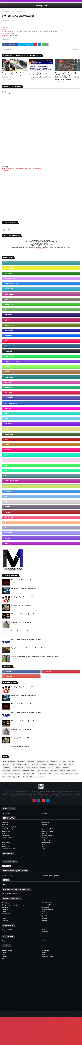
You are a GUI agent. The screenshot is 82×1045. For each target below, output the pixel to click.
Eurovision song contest (9, 848)
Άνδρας (4, 941)
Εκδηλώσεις (8, 294)
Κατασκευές (8, 325)
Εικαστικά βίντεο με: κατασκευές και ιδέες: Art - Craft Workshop (21, 168)
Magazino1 (6, 20)
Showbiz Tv (5, 846)
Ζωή (43, 827)
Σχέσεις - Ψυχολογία (48, 829)
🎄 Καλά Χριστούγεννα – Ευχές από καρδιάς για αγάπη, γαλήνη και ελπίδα (34, 656)
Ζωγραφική (8, 315)
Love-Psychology (11, 481)
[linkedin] (48, 800)
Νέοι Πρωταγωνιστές (48, 909)
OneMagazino (41, 5)
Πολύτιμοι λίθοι (46, 822)
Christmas (8, 408)
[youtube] (21, 676)
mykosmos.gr (41, 249)
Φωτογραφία (9, 398)
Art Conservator (10, 403)
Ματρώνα (5, 33)
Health (7, 450)
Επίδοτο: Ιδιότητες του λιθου (20, 631)
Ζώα (5, 309)
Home (65, 1014)
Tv (5, 527)
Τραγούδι (44, 916)
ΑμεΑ (6, 263)
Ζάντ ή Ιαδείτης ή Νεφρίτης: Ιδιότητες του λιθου (26, 639)
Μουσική (4, 916)
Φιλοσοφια (8, 392)
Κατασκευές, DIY (47, 905)
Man (5, 486)
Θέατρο (44, 911)
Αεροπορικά (45, 931)
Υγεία (3, 833)
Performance (5, 920)
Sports (7, 507)
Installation (45, 920)
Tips (6, 522)
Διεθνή (4, 954)
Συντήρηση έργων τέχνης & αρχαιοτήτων (14, 905)
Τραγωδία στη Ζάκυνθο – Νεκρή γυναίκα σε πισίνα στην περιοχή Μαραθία (13, 75)
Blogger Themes (15, 1014)
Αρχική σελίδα (6, 11)
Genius (7, 444)
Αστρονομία (8, 273)
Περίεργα (7, 372)
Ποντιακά (7, 382)
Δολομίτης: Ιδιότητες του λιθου (21, 605)
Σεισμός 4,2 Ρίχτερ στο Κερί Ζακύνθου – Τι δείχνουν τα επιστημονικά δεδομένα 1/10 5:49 (40, 75)
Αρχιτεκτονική (6, 913)
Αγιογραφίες (6, 170)
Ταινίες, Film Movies (8, 875)
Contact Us (77, 1014)
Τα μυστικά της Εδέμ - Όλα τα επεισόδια (23, 588)
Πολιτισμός (8, 377)
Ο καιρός (4, 956)
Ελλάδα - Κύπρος (7, 950)
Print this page (6, 866)
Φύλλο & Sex (6, 831)
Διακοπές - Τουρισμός (48, 835)
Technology (9, 517)
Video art (44, 918)
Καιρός (7, 320)
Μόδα (6, 341)
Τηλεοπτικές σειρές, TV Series (50, 875)
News (12, 11)
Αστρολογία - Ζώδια (47, 831)
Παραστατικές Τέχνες (12, 361)
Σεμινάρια (8, 387)
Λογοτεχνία (8, 330)
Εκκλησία (7, 299)
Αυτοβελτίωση (46, 840)
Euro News (8, 429)
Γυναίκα (44, 941)
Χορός (4, 918)
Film (6, 439)
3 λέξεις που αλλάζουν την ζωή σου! (22, 614)
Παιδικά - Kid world (7, 838)
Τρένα (43, 929)
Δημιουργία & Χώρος (11, 283)
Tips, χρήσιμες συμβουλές (9, 827)
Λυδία (4, 29)
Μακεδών (5, 31)
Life (5, 476)
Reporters (8, 502)
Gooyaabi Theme (33, 1014)
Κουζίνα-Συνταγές (7, 829)
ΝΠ (5, 346)
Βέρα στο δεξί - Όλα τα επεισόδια (21, 580)
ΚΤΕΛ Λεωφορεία (7, 929)
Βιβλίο (43, 913)
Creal (6, 418)
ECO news (8, 424)
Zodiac (6, 543)
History (7, 455)
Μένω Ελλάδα (9, 335)
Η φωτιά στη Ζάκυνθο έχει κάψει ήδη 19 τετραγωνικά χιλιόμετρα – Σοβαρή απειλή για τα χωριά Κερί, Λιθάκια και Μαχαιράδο (67, 76)
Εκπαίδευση (8, 304)
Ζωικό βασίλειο (46, 842)
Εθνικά (44, 952)
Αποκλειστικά (9, 268)
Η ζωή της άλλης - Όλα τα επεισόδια (22, 597)
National (7, 491)
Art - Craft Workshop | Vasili (10, 893)
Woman (7, 538)
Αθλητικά (4, 959)
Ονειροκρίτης (9, 356)
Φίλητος (4, 35)
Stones (7, 512)
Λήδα (3, 27)
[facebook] (21, 671)
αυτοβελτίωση (9, 278)
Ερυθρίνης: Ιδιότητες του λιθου (21, 622)
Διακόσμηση (8, 289)
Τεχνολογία (45, 838)
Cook (6, 413)
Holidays (7, 460)
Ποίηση (4, 911)
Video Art (8, 533)
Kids (6, 470)
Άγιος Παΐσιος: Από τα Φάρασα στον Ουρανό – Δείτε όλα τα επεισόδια (33, 648)
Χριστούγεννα (6, 840)
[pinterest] (61, 671)
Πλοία (3, 931)
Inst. (6, 465)
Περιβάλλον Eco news (48, 956)
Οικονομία (8, 351)
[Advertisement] (41, 152)
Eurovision (8, 434)
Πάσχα (6, 367)
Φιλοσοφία (5, 824)
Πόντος (44, 954)
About (70, 1014)
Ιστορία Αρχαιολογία (47, 903)
